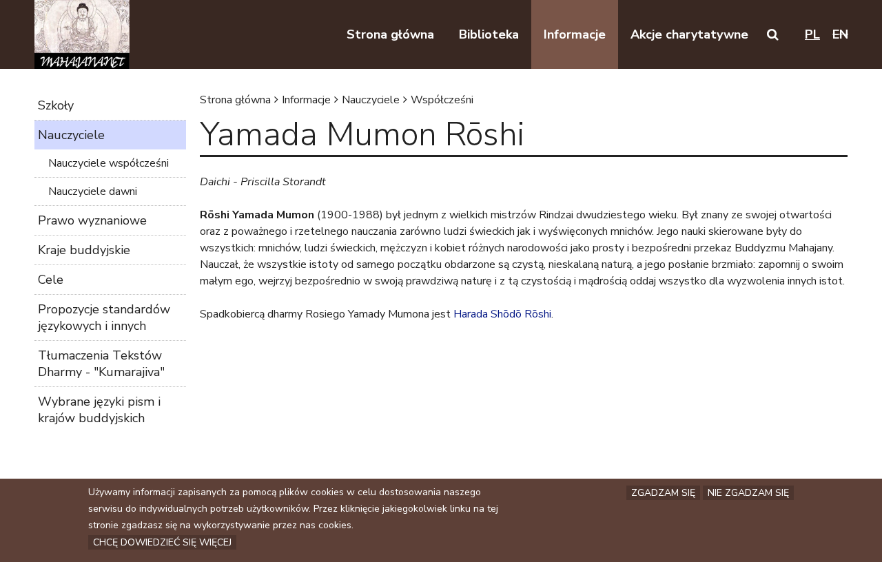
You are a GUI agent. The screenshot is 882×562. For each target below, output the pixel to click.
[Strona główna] (82, 34)
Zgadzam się (663, 492)
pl (812, 34)
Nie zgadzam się (748, 492)
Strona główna (235, 99)
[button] (773, 34)
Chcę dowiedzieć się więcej (162, 542)
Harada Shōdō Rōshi (502, 314)
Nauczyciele (371, 99)
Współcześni (442, 99)
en (840, 34)
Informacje (306, 99)
